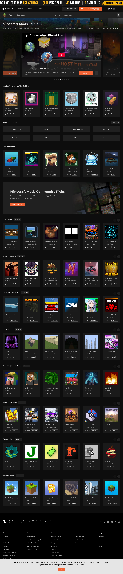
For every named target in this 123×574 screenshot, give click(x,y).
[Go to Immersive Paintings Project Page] (11, 103)
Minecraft (5, 540)
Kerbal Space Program (9, 552)
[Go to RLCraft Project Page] (111, 419)
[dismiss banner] (120, 3)
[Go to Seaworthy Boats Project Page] (111, 163)
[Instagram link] (101, 522)
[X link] (115, 522)
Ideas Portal (54, 540)
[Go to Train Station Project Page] (51, 346)
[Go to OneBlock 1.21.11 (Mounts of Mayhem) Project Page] (31, 492)
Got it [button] (62, 569)
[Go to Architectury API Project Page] (71, 456)
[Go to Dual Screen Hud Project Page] (31, 236)
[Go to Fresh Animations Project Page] (11, 383)
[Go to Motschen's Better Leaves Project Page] (51, 383)
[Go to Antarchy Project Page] (11, 163)
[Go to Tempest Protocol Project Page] (91, 163)
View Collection (86, 73)
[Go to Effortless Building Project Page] (91, 103)
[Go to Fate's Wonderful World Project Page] (91, 346)
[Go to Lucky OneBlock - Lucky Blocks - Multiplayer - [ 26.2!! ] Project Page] (51, 492)
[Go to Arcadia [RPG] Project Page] (91, 273)
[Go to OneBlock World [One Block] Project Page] (111, 492)
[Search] (118, 15)
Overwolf (101, 536)
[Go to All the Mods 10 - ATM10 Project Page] (11, 419)
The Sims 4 (6, 546)
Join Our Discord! (56, 536)
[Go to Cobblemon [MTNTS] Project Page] (11, 273)
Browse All (21, 15)
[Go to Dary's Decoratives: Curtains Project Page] (51, 103)
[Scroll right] (118, 220)
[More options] (119, 9)
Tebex (100, 543)
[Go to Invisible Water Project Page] (71, 309)
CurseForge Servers (56, 555)
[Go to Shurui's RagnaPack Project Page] (51, 309)
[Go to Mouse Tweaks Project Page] (91, 456)
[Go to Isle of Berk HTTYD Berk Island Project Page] (71, 492)
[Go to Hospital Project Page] (31, 346)
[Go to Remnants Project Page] (31, 309)
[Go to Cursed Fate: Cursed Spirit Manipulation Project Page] (111, 236)
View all (17, 219)
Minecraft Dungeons (9, 555)
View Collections (17, 204)
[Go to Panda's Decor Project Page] (71, 103)
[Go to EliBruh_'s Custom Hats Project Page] (11, 309)
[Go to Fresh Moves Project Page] (31, 383)
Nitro (100, 546)
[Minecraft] (5, 15)
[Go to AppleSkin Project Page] (111, 456)
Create (29, 9)
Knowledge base (79, 536)
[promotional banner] (61, 3)
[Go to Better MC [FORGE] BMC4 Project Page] (51, 419)
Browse (20, 9)
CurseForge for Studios (105, 540)
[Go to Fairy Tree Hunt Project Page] (111, 346)
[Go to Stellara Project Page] (31, 163)
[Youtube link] (108, 522)
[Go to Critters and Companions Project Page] (51, 163)
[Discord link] (112, 522)
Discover (11, 15)
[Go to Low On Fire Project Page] (111, 383)
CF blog (53, 543)
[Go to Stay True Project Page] (71, 383)
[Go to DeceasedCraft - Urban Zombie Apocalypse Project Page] (31, 419)
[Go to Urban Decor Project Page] (31, 103)
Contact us (78, 543)
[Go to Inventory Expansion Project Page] (51, 236)
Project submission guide (34, 540)
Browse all (115, 123)
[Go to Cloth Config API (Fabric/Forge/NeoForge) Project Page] (51, 456)
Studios (39, 9)
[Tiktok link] (104, 522)
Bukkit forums (55, 552)
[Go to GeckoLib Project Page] (11, 456)
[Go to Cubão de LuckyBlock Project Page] (111, 273)
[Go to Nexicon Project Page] (71, 273)
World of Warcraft (8, 543)
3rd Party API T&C (32, 549)
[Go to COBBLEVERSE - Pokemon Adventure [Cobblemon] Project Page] (91, 419)
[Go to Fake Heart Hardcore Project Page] (111, 309)
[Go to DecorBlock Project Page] (111, 103)
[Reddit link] (119, 522)
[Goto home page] (8, 9)
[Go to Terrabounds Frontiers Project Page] (51, 273)
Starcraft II (6, 549)
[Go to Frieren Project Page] (91, 309)
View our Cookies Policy (75, 565)
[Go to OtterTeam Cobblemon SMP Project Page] (31, 273)
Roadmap (53, 549)
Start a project (31, 536)
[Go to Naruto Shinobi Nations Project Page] (91, 236)
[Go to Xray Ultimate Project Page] (91, 383)
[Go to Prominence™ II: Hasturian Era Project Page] (71, 419)
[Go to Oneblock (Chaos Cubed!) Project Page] (11, 492)
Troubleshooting (79, 540)
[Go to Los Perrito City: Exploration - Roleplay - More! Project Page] (91, 492)
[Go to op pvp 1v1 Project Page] (11, 346)
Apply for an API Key (33, 546)
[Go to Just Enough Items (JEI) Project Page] (31, 456)
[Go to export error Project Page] (71, 236)
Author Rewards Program (34, 543)
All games (5, 536)
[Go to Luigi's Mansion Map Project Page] (71, 346)
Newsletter (54, 546)
